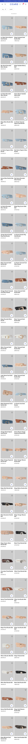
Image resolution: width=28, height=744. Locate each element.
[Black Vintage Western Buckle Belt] (20, 449)
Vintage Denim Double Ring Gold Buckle (6, 235)
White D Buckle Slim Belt (7, 655)
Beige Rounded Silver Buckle (6, 319)
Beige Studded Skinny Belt (20, 66)
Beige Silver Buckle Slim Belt (7, 122)
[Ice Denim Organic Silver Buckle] (7, 139)
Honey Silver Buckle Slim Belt (7, 179)
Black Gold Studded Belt (20, 737)
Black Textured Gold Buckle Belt (19, 319)
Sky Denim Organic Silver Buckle (20, 150)
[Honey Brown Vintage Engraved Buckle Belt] (20, 420)
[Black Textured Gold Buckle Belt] (20, 308)
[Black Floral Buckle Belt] (20, 532)
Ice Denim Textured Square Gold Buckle (19, 122)
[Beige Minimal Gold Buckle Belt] (7, 726)
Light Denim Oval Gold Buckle (6, 376)
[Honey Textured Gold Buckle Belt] (20, 280)
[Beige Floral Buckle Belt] (7, 616)
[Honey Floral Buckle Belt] (7, 588)
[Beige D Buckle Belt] (20, 644)
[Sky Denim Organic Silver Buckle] (20, 139)
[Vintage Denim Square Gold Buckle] (7, 420)
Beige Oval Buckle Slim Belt (20, 628)
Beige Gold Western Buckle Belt (19, 710)
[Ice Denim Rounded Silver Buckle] (7, 82)
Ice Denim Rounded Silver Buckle (6, 94)
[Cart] (25, 4)
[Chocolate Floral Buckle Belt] (7, 560)
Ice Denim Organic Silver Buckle (7, 150)
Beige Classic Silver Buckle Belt (6, 543)
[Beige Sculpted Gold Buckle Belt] (20, 26)
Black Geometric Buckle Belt (7, 515)
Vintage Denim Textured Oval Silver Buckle (7, 291)
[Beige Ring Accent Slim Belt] (20, 195)
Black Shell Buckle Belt (20, 682)
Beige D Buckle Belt (19, 655)
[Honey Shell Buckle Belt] (7, 698)
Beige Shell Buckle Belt (7, 488)
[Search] (5, 4)
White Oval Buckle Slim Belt (20, 600)
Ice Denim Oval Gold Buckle (19, 404)
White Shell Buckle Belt (7, 682)
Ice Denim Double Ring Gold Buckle (20, 235)
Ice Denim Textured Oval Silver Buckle (20, 263)
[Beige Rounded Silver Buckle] (7, 308)
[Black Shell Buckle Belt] (20, 671)
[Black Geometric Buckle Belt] (7, 504)
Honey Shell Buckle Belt (7, 709)
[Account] (20, 4)
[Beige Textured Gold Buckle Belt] (7, 251)
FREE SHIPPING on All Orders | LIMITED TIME (14, 1)
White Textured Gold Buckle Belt (6, 348)
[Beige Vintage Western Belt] (20, 504)
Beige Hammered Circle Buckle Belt (7, 404)
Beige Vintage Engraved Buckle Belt (7, 460)
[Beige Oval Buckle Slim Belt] (20, 616)
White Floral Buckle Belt (20, 571)
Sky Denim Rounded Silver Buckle (6, 66)
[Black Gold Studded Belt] (20, 726)
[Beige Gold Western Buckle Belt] (20, 698)
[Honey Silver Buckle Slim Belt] (7, 167)
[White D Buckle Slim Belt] (7, 644)
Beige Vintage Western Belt (20, 515)
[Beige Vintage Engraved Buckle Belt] (7, 449)
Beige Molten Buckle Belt (20, 488)
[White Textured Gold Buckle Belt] (7, 336)
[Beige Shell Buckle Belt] (7, 477)
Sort (11, 9)
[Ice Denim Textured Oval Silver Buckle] (20, 251)
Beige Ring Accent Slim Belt (20, 207)
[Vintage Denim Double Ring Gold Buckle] (7, 223)
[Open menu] (2, 4)
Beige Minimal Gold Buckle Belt (6, 738)
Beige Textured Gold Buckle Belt (6, 263)
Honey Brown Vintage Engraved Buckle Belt (19, 432)
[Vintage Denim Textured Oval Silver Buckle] (7, 280)
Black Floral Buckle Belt (20, 543)
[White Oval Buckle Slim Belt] (20, 588)
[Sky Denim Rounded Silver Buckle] (7, 54)
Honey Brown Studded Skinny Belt (20, 94)
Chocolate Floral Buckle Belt (7, 572)
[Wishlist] (12, 18)
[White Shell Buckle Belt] (7, 671)
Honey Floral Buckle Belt (7, 599)
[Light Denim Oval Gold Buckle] (7, 364)
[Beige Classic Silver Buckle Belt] (7, 532)
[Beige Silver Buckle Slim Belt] (7, 111)
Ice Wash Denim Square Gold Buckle (7, 38)
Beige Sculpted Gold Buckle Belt (19, 38)
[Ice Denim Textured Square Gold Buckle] (20, 111)
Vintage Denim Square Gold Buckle (6, 432)
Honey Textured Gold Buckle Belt (19, 291)
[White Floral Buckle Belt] (20, 560)
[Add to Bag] (11, 33)
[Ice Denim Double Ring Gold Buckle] (20, 223)
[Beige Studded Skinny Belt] (20, 54)
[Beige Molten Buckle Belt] (20, 477)
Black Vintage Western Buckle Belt (20, 460)
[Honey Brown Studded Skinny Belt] (20, 82)
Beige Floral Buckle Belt (7, 627)
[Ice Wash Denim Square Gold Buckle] (7, 26)
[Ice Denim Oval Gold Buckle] (20, 392)
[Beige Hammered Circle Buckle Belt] (7, 392)
